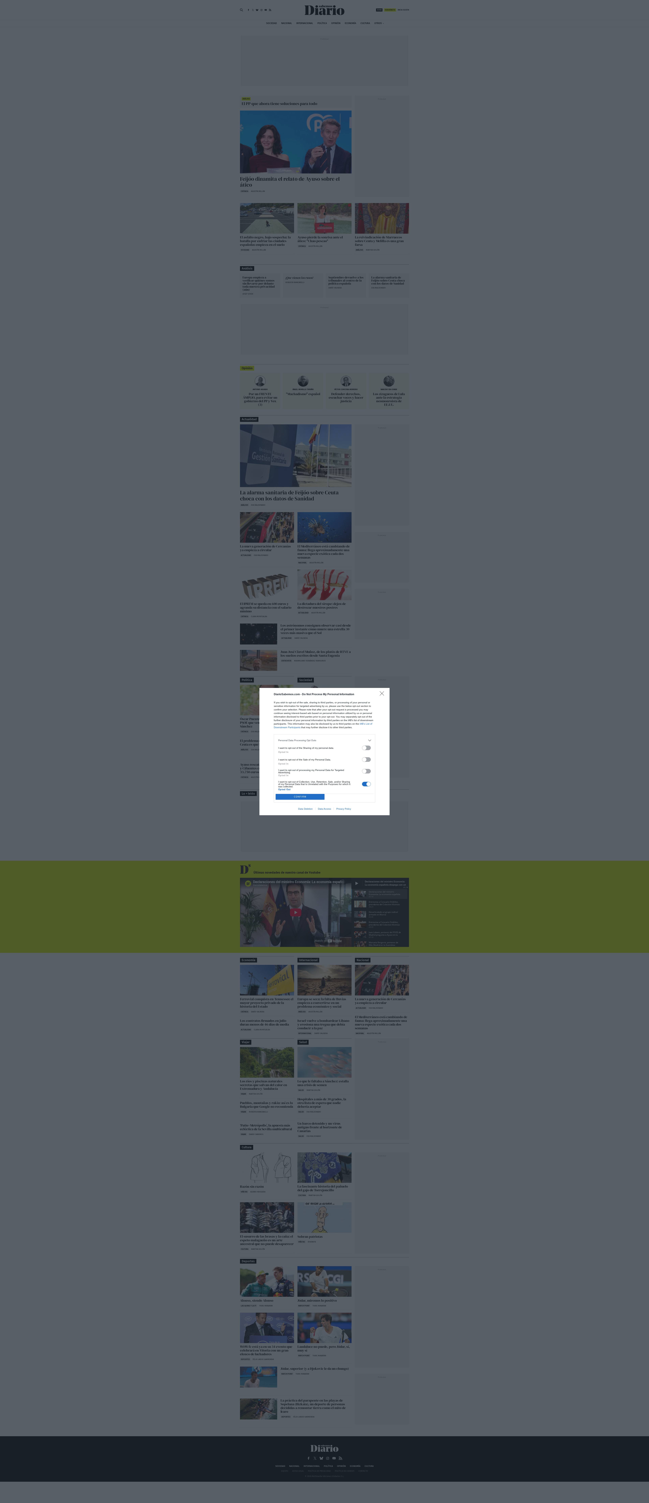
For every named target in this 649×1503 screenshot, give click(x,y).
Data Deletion (305, 808)
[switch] (366, 748)
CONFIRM (300, 796)
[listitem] (324, 740)
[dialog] (324, 751)
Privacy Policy (343, 808)
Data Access (324, 808)
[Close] (383, 694)
